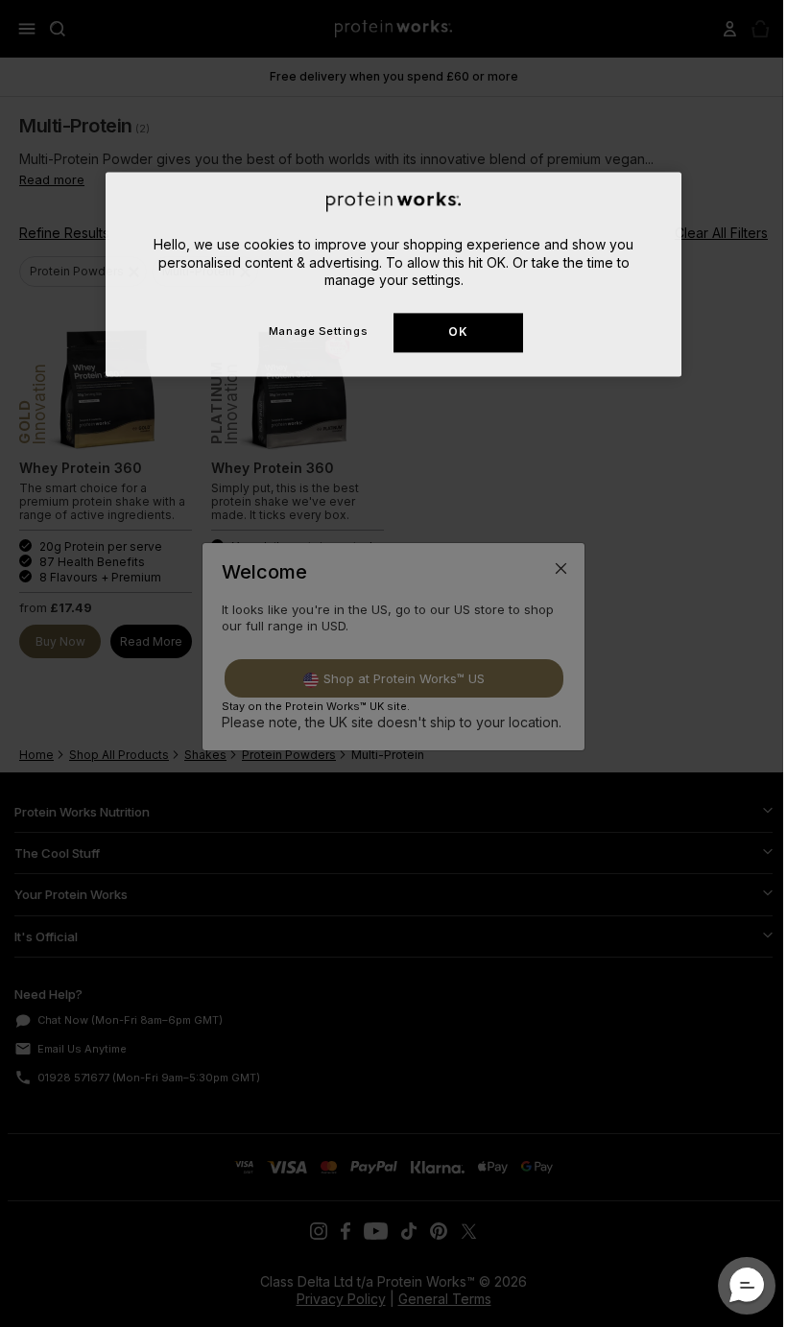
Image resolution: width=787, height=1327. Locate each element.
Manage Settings (318, 331)
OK (457, 331)
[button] (746, 1286)
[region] (393, 274)
